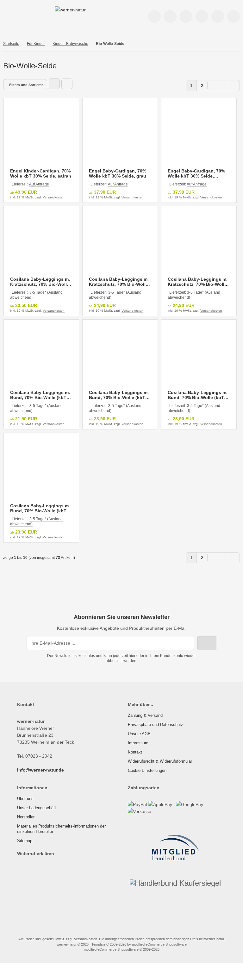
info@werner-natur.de (40, 769)
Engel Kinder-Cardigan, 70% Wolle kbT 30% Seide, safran (40, 173)
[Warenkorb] (217, 16)
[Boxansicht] (54, 83)
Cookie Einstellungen (147, 770)
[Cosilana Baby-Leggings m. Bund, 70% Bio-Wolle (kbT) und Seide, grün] (41, 467)
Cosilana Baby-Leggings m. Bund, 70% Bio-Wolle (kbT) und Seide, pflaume (119, 395)
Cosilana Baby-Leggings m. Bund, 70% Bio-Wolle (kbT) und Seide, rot (197, 395)
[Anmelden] (170, 16)
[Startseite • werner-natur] (70, 9)
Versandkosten (54, 197)
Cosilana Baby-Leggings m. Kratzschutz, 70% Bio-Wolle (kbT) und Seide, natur (40, 282)
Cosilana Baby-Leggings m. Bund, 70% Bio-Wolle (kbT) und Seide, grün (40, 508)
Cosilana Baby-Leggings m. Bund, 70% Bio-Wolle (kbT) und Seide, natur (40, 395)
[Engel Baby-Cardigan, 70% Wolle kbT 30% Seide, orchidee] (199, 132)
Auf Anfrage (39, 184)
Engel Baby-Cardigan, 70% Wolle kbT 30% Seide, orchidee (196, 173)
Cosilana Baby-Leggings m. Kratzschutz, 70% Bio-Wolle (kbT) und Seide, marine (119, 282)
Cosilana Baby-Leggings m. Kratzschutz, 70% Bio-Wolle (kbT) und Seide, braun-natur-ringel (197, 282)
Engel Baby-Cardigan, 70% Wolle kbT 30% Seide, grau (117, 173)
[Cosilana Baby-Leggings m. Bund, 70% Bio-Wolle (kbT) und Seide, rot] (199, 354)
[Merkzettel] (202, 16)
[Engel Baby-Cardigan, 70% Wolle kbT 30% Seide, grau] (120, 132)
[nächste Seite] (223, 85)
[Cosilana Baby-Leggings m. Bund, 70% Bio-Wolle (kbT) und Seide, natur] (41, 354)
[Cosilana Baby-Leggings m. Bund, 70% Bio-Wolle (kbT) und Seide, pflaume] (120, 354)
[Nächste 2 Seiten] (213, 85)
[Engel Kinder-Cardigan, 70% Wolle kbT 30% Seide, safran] (41, 132)
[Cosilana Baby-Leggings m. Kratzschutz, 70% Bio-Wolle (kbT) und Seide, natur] (41, 240)
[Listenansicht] (66, 83)
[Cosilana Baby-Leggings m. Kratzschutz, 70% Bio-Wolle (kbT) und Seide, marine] (120, 240)
